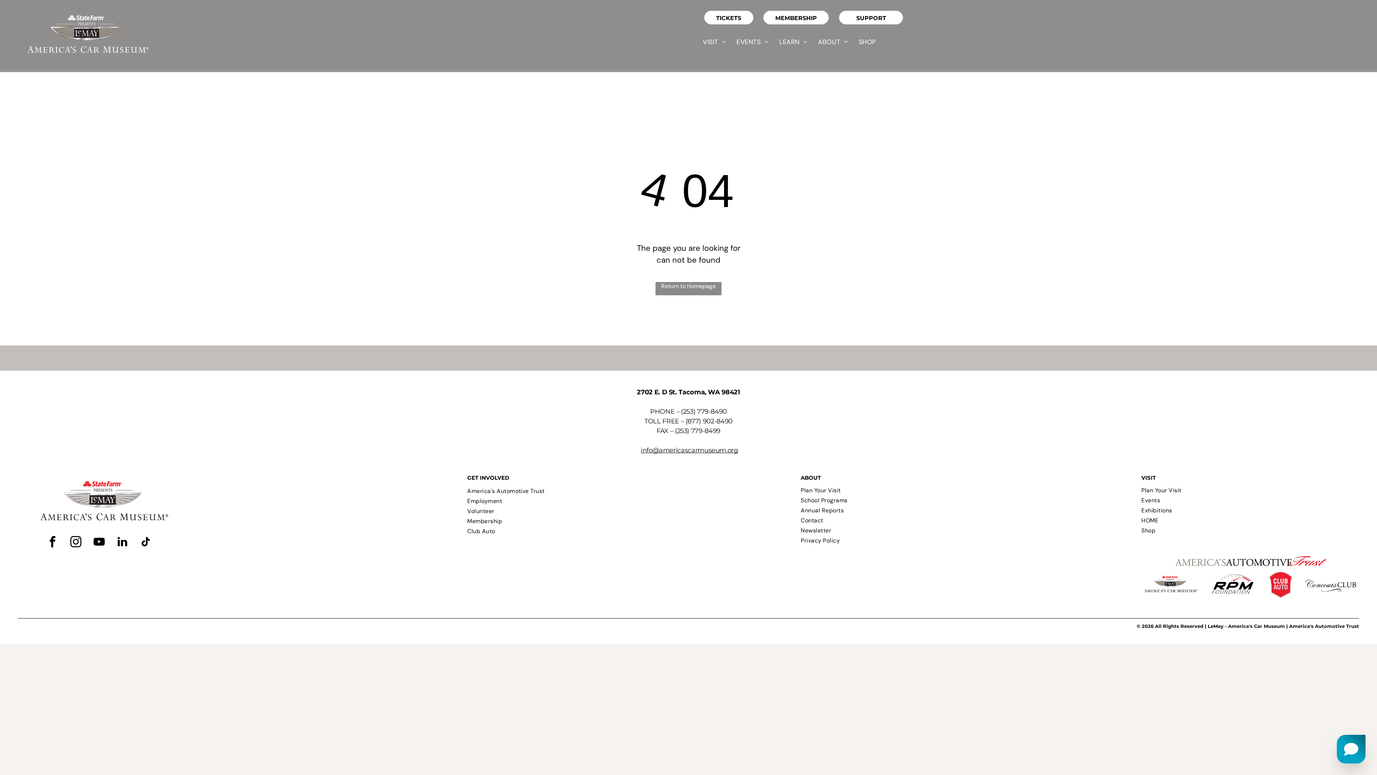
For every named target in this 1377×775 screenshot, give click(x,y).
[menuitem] (714, 42)
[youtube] (99, 542)
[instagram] (75, 542)
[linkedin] (122, 542)
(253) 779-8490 (704, 411)
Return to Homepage (688, 286)
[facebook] (52, 542)
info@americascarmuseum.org (689, 450)
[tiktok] (145, 542)
